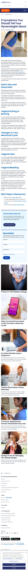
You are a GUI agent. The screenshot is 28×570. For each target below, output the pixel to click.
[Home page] (2, 14)
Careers (3, 497)
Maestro (3, 507)
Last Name (5, 244)
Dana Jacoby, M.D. (16, 197)
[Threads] (9, 533)
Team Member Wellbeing (6, 522)
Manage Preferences (14, 561)
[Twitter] (12, 533)
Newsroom (3, 491)
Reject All (14, 564)
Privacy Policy (19, 558)
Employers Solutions (5, 527)
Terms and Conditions (7, 558)
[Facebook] (2, 533)
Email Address (6, 249)
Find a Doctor (5, 10)
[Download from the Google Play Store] (15, 539)
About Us (3, 479)
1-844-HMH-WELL (21, 544)
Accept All (14, 567)
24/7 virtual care (20, 543)
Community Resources (6, 489)
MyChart (6, 544)
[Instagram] (4, 533)
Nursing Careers (4, 499)
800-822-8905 (17, 201)
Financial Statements (5, 549)
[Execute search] (26, 5)
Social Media (4, 483)
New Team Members (5, 517)
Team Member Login (5, 519)
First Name (5, 239)
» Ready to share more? (8, 254)
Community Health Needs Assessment (9, 487)
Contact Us (3, 485)
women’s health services (18, 204)
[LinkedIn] (7, 533)
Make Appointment (9, 224)
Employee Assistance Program (8, 515)
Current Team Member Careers (8, 513)
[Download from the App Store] (5, 539)
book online (11, 544)
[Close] (25, 552)
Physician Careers (5, 501)
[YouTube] (15, 533)
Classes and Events (5, 481)
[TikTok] (17, 533)
